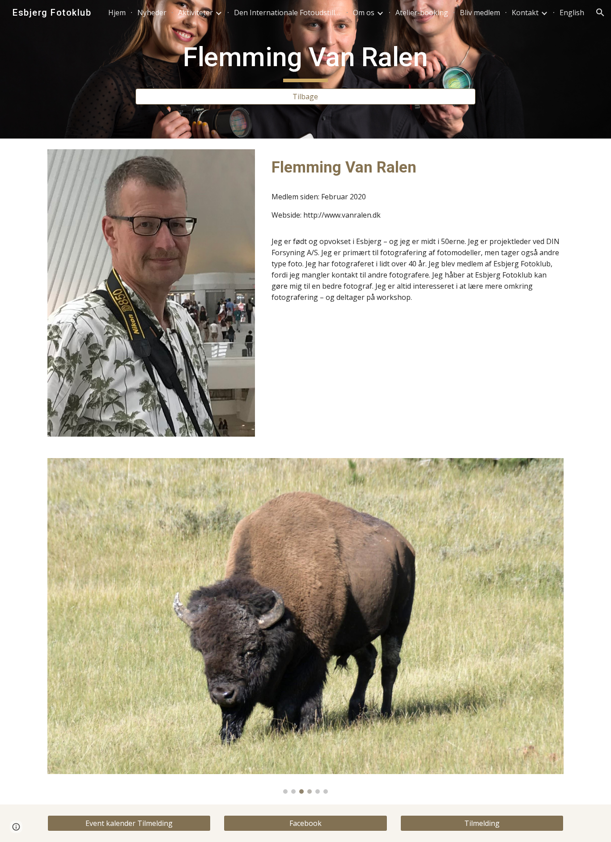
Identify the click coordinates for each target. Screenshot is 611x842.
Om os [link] (363, 12)
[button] (600, 12)
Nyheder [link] (151, 12)
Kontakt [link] (525, 12)
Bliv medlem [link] (480, 12)
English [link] (572, 12)
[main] (305, 61)
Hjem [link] (117, 12)
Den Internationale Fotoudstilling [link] (287, 12)
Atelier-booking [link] (421, 12)
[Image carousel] (305, 626)
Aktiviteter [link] (195, 12)
